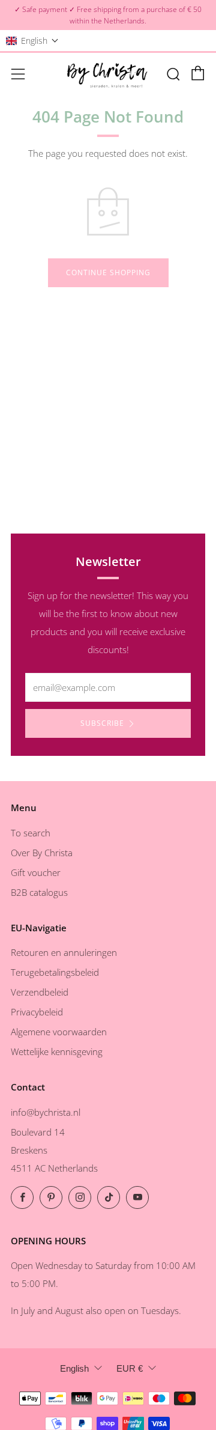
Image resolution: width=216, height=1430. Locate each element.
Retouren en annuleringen (64, 952)
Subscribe (102, 723)
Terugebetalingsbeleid (55, 972)
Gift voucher (36, 872)
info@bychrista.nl (45, 1112)
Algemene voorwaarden (59, 1032)
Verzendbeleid (39, 992)
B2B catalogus (39, 892)
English (74, 1368)
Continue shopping (108, 272)
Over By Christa (42, 853)
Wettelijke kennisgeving (57, 1051)
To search (30, 833)
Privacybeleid (37, 1012)
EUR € (129, 1368)
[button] (32, 40)
